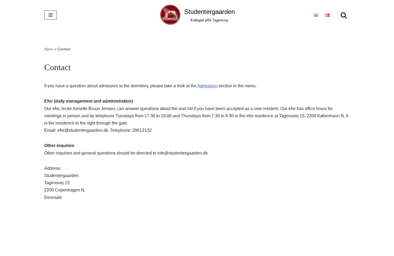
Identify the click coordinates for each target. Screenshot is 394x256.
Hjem (48, 49)
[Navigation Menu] (50, 15)
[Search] (343, 15)
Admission (207, 86)
